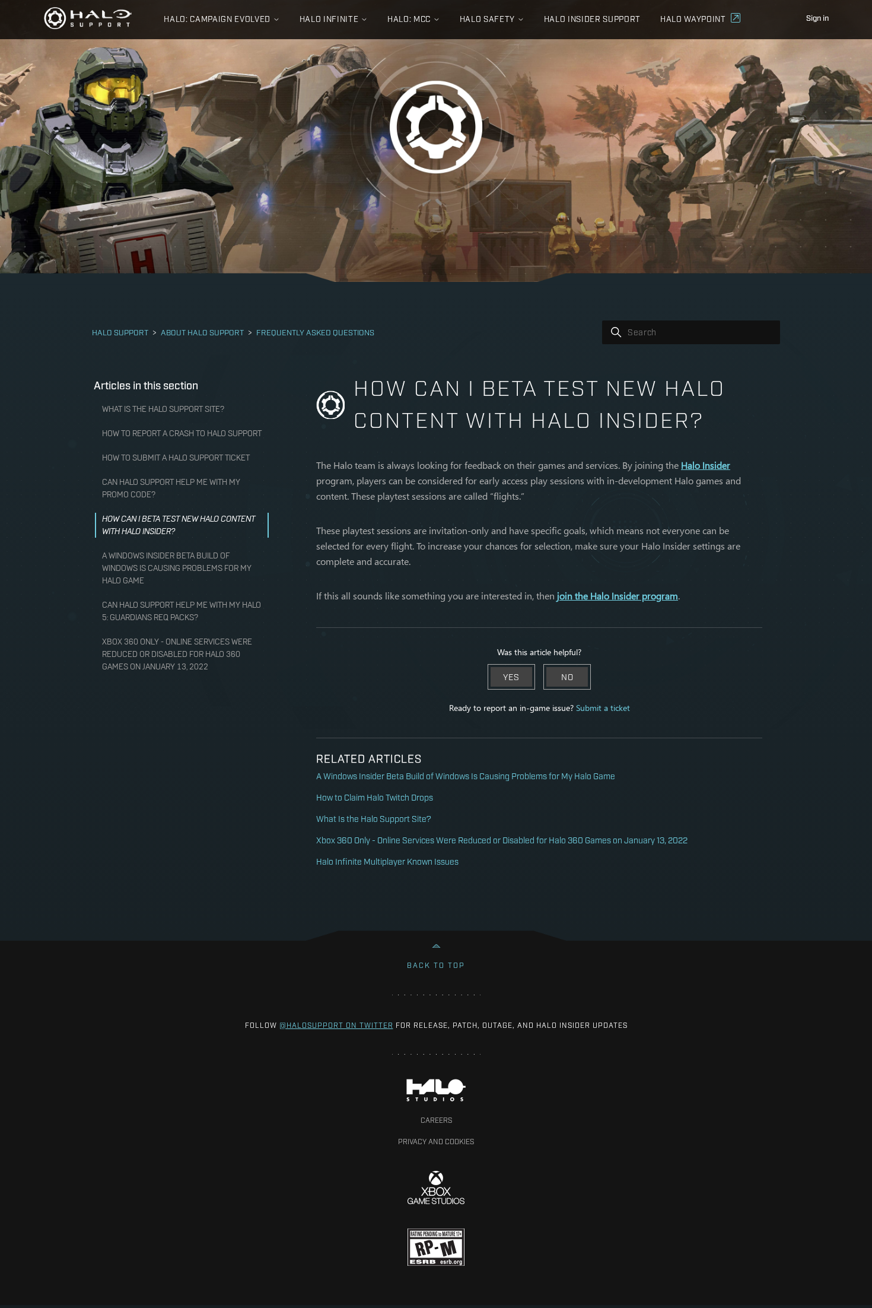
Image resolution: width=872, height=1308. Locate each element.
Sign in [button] (817, 17)
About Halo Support (202, 331)
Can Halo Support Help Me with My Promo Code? (171, 488)
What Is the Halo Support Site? (163, 409)
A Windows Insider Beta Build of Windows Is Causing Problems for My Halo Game (177, 568)
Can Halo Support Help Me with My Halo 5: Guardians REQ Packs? (181, 611)
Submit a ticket (603, 707)
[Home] (88, 18)
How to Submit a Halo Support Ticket (176, 457)
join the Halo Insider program (617, 595)
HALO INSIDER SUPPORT (592, 18)
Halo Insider (705, 465)
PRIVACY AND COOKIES (436, 1141)
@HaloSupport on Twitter (336, 1025)
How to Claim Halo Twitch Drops (374, 797)
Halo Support (120, 331)
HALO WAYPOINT (693, 18)
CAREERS (436, 1120)
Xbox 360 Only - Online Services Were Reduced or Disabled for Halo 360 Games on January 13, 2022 (177, 654)
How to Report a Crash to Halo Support (182, 433)
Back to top (436, 965)
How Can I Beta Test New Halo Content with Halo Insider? (178, 525)
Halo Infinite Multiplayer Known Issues (387, 861)
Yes (511, 676)
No (567, 676)
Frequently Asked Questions (315, 331)
